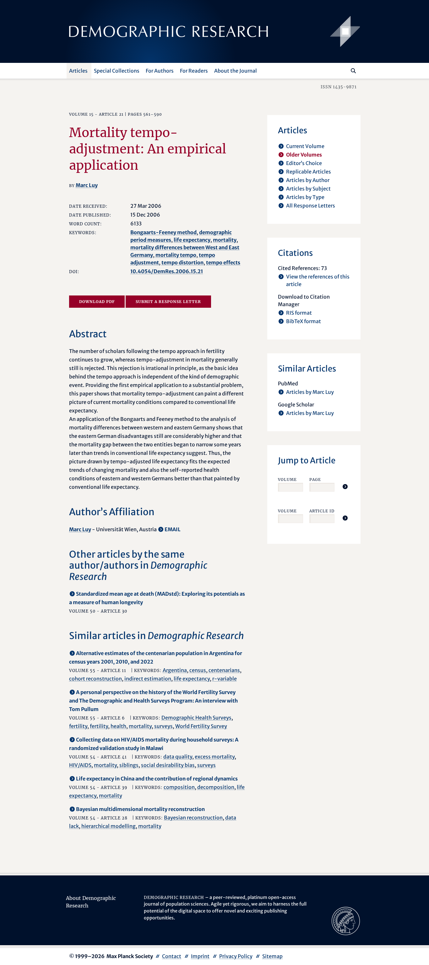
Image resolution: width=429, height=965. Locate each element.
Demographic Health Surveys (196, 717)
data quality (177, 756)
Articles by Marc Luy (310, 392)
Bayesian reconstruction (193, 817)
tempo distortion (182, 262)
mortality (224, 240)
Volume (287, 479)
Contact (171, 956)
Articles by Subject (308, 188)
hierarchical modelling (108, 826)
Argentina (175, 670)
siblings (128, 765)
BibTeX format (303, 321)
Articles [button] (78, 71)
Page (315, 479)
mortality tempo (175, 255)
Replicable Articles (308, 171)
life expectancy (192, 240)
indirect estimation (147, 678)
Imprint (200, 956)
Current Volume (305, 146)
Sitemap (272, 956)
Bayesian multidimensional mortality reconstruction (140, 809)
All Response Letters (310, 205)
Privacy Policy (236, 956)
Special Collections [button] (116, 71)
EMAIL (173, 529)
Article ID (321, 511)
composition (179, 787)
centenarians (224, 670)
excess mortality (215, 756)
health (118, 726)
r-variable (224, 678)
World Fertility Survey (201, 726)
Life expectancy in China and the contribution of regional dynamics (157, 778)
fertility (78, 726)
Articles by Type (305, 197)
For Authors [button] (160, 71)
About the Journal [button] (235, 71)
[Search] (353, 71)
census (197, 670)
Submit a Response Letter (168, 301)
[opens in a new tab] (346, 920)
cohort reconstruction (95, 678)
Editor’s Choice (304, 163)
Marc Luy (87, 185)
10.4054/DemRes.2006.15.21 (166, 271)
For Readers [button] (194, 71)
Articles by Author (307, 180)
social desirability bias (168, 765)
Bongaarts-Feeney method (163, 232)
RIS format (299, 313)
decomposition (215, 787)
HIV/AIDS (80, 765)
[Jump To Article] (345, 486)
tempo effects (223, 262)
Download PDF (97, 301)
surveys (163, 726)
